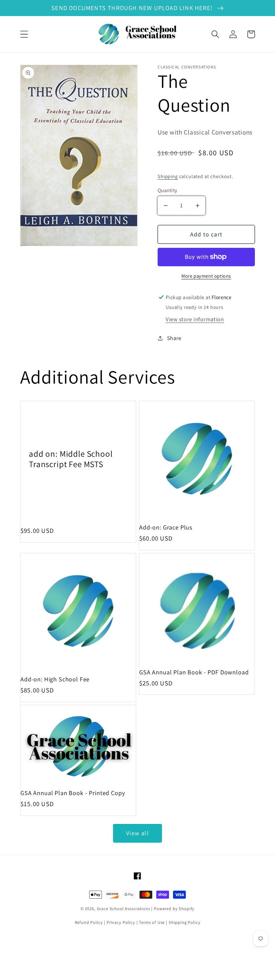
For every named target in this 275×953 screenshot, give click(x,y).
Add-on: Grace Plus (165, 527)
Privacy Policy (121, 922)
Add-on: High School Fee (55, 679)
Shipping (168, 176)
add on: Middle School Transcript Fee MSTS (71, 458)
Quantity (167, 190)
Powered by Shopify (174, 908)
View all (137, 833)
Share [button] (174, 338)
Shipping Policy (185, 922)
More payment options (206, 276)
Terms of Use (152, 922)
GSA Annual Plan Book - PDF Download (194, 672)
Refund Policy (89, 922)
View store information (195, 319)
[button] (24, 34)
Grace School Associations (123, 908)
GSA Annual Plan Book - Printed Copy (72, 793)
